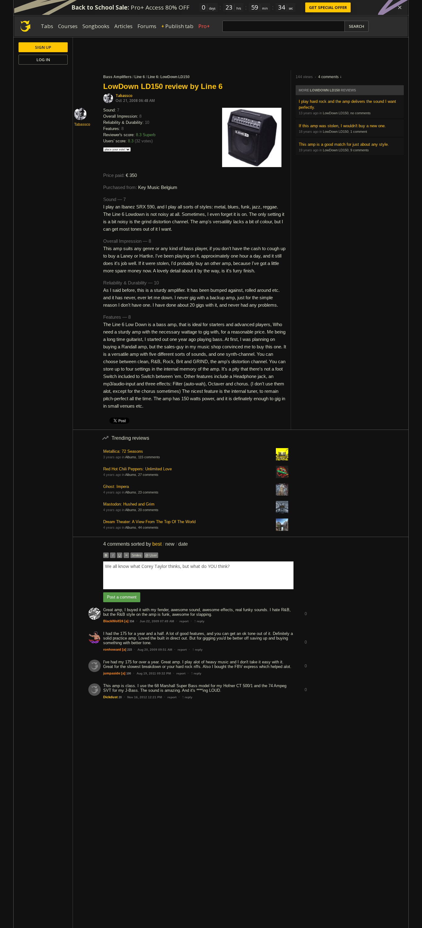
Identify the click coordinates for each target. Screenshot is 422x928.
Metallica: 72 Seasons (123, 451)
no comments (360, 113)
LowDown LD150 (325, 90)
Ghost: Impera (116, 486)
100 (128, 673)
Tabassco (124, 95)
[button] (305, 609)
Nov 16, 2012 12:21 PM (144, 697)
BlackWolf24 (113, 621)
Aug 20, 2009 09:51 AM (154, 649)
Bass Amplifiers (117, 77)
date (183, 544)
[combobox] (198, 575)
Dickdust (110, 697)
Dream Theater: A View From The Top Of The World (149, 521)
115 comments (149, 457)
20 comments (148, 510)
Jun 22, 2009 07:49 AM (157, 621)
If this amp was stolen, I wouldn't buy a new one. (342, 126)
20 (120, 697)
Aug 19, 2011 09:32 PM (154, 673)
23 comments (148, 492)
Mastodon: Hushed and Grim (128, 504)
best (157, 544)
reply (199, 621)
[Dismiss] (400, 7)
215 (129, 649)
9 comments (359, 150)
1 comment (358, 131)
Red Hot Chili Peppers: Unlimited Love (137, 469)
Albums (130, 457)
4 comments (328, 77)
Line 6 (139, 77)
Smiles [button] (136, 555)
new (170, 544)
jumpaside (111, 673)
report (183, 621)
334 (131, 621)
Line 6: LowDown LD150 (169, 77)
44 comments (148, 527)
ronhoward (112, 649)
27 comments (148, 475)
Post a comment (122, 597)
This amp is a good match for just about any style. (344, 144)
